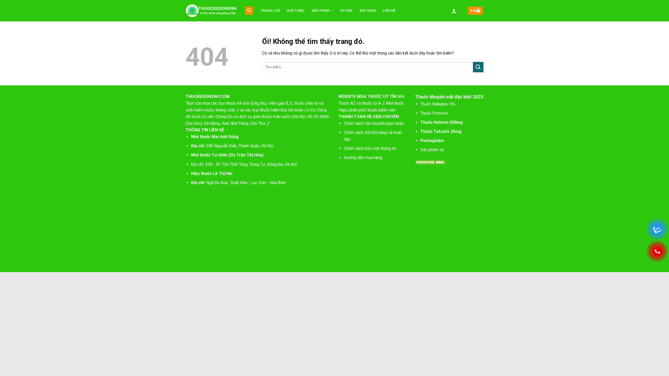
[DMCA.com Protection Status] (430, 162)
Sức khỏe (367, 11)
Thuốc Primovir (434, 113)
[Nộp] (478, 67)
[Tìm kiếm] (249, 11)
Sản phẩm (321, 11)
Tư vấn (346, 11)
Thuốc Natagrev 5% (437, 104)
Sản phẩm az (432, 149)
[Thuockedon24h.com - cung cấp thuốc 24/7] (211, 10)
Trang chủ (270, 11)
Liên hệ (389, 11)
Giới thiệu (296, 11)
